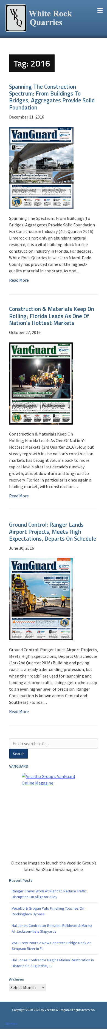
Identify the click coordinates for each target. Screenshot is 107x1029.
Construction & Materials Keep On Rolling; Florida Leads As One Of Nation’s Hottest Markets (51, 315)
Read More (19, 280)
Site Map (11, 1023)
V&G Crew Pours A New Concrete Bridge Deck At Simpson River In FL (51, 945)
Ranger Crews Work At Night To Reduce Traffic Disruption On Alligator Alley (49, 894)
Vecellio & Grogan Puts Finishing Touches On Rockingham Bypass (48, 911)
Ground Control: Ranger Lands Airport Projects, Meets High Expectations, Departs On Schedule (52, 531)
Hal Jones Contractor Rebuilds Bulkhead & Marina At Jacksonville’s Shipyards (52, 928)
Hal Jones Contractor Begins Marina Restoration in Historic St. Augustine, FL (53, 963)
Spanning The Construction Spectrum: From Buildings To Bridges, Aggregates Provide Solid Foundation (52, 97)
